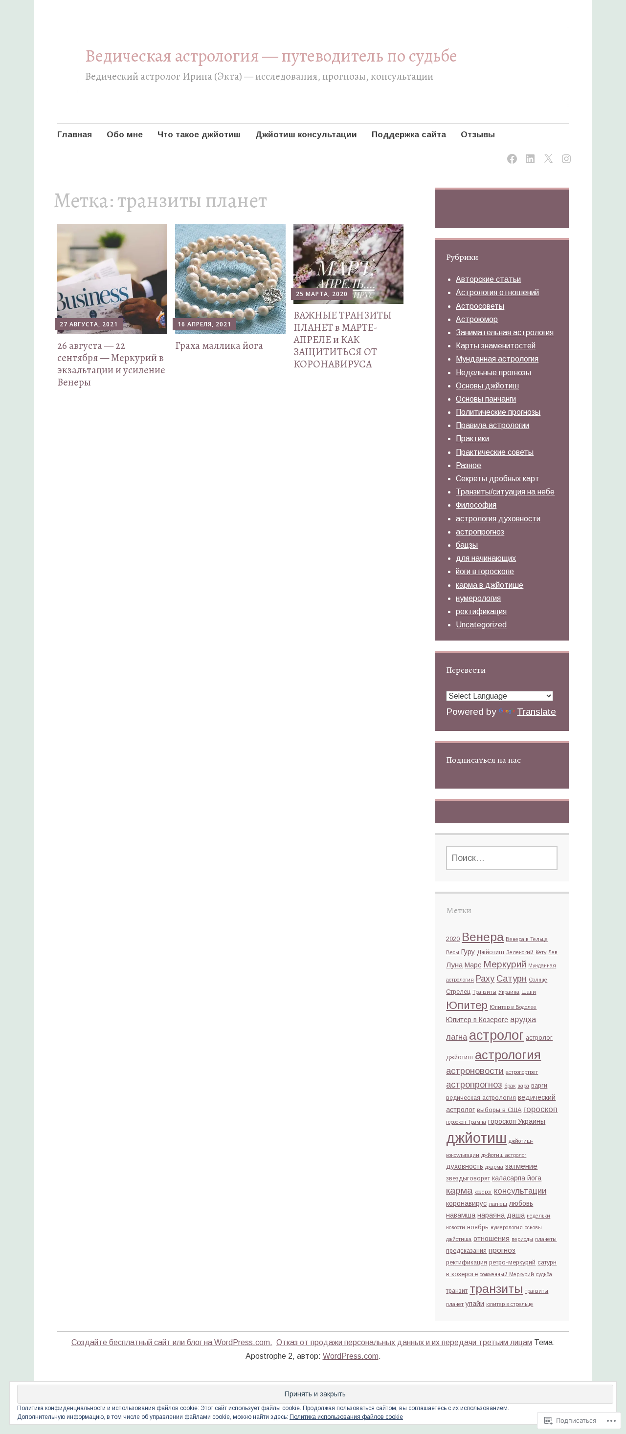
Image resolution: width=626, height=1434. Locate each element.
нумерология (478, 598)
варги (539, 1085)
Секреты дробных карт (497, 478)
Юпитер (467, 1005)
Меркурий (504, 964)
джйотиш (476, 1138)
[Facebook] (510, 152)
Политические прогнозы (498, 412)
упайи (475, 1303)
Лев (553, 952)
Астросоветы (480, 306)
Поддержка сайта (409, 134)
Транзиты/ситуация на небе (505, 492)
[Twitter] (546, 152)
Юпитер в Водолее (513, 1007)
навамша (460, 1215)
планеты (546, 1239)
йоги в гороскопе (485, 571)
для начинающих (486, 558)
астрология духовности (498, 518)
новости (455, 1227)
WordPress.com (351, 1356)
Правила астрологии (492, 425)
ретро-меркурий (512, 1262)
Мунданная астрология (497, 359)
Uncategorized (481, 625)
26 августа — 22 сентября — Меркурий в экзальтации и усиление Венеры (111, 364)
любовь (521, 1203)
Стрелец (458, 991)
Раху (485, 979)
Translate (536, 711)
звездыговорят (468, 1178)
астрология (508, 1055)
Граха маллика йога (219, 345)
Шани (528, 992)
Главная (74, 134)
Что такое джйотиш (199, 134)
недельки (538, 1216)
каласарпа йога (516, 1178)
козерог (483, 1192)
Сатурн (511, 978)
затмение (521, 1166)
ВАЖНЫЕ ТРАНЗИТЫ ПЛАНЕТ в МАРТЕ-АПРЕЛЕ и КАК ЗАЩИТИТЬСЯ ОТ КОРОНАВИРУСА (342, 339)
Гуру (468, 952)
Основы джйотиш (487, 386)
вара (523, 1086)
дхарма (494, 1167)
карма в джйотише (489, 585)
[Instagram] (564, 152)
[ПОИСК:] (502, 858)
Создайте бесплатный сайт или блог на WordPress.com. (171, 1342)
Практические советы (495, 452)
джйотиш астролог (503, 1155)
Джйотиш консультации (306, 134)
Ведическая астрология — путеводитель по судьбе (271, 55)
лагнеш (498, 1204)
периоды (522, 1239)
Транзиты (484, 992)
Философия (476, 505)
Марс (473, 965)
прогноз (502, 1250)
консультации (520, 1190)
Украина (508, 992)
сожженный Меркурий (507, 1274)
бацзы (467, 545)
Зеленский (520, 952)
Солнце (538, 980)
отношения (491, 1238)
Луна (454, 965)
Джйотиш (490, 952)
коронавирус (466, 1203)
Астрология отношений (497, 292)
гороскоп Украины (516, 1121)
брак (509, 1086)
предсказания (466, 1250)
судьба (544, 1274)
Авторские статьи (488, 279)
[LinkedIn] (528, 152)
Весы (452, 952)
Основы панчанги (486, 399)
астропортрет (522, 1072)
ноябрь (478, 1227)
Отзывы (478, 134)
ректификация (481, 611)
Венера (483, 936)
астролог (496, 1035)
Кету (541, 952)
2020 (453, 939)
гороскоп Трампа (466, 1122)
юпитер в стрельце (509, 1304)
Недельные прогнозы (493, 372)
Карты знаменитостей (496, 346)
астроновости (475, 1071)
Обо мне (125, 134)
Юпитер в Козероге (477, 1020)
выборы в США (499, 1110)
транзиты (496, 1288)
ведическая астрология (481, 1097)
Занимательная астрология (505, 332)
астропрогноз (480, 532)
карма (459, 1190)
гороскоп (540, 1109)
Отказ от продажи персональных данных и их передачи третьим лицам (404, 1342)
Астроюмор (477, 319)
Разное (468, 465)
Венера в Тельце (527, 939)
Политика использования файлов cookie (346, 1416)
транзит (457, 1290)
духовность (464, 1166)
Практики (472, 438)
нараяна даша (501, 1215)
